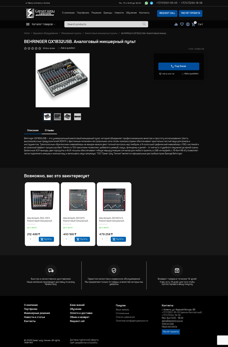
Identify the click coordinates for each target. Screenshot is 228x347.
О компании (68, 13)
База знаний (77, 305)
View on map (168, 324)
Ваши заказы (122, 310)
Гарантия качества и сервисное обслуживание (114, 279)
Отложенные (122, 314)
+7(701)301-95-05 (166, 3)
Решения (96, 13)
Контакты (144, 13)
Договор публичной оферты (84, 340)
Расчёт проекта (190, 13)
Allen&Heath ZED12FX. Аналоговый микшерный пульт (75, 219)
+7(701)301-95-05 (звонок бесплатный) (182, 313)
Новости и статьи (34, 317)
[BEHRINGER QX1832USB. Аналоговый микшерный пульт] (63, 80)
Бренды (108, 13)
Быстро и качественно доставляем (51, 279)
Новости (119, 13)
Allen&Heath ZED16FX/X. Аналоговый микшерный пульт (111, 219)
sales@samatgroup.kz (172, 321)
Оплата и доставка (81, 313)
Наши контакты (169, 327)
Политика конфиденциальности (132, 321)
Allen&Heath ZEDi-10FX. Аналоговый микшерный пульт (39, 219)
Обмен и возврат (79, 317)
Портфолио (83, 13)
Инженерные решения (37, 313)
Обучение (131, 13)
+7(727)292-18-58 (191, 3)
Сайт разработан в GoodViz (83, 343)
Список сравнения (125, 317)
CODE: (191, 49)
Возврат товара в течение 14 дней (177, 279)
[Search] (144, 24)
